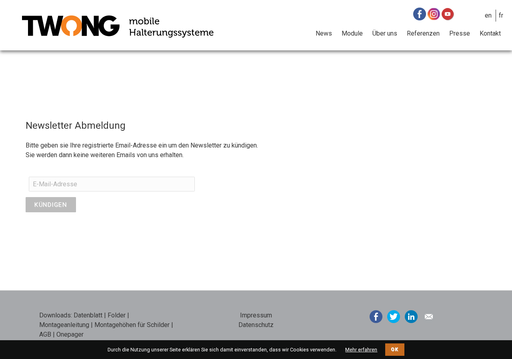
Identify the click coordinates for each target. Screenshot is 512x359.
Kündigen (50, 204)
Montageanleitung (64, 325)
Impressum (256, 315)
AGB (45, 334)
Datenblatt (88, 315)
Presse (459, 33)
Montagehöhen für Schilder (132, 325)
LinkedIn (411, 316)
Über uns (384, 33)
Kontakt (490, 33)
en (488, 15)
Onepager (70, 334)
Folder (117, 315)
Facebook (376, 316)
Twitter (393, 316)
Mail (428, 316)
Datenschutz (256, 325)
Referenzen (423, 33)
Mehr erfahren (361, 350)
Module (352, 33)
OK (394, 349)
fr (501, 15)
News (324, 33)
